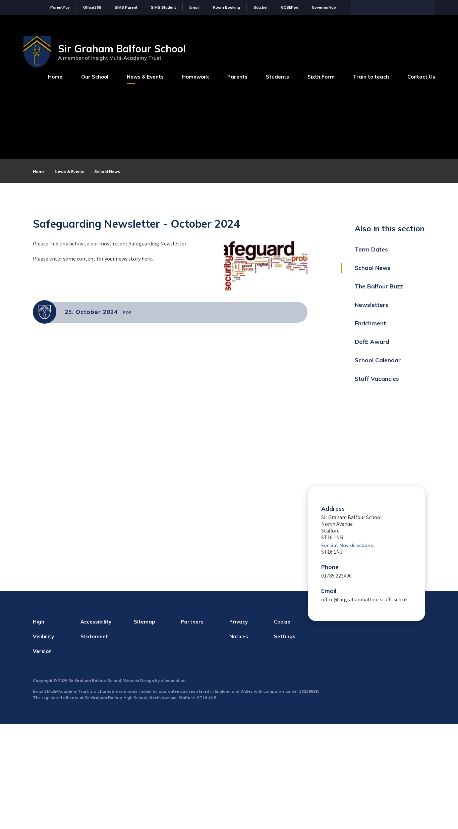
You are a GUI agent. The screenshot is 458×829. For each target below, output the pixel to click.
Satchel (260, 7)
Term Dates (371, 249)
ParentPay (60, 7)
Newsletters (371, 304)
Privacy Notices (238, 629)
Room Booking (226, 7)
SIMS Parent (126, 7)
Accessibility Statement (95, 629)
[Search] (428, 6)
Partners (192, 621)
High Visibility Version (43, 636)
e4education (173, 680)
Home (39, 171)
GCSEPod (289, 7)
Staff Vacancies (377, 378)
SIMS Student (163, 7)
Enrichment (370, 323)
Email (194, 7)
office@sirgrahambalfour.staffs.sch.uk (364, 599)
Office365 (92, 7)
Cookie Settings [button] (284, 629)
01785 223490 (336, 575)
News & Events (69, 171)
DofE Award (372, 341)
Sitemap (144, 621)
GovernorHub (324, 7)
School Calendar (378, 360)
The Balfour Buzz (379, 286)
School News (107, 171)
